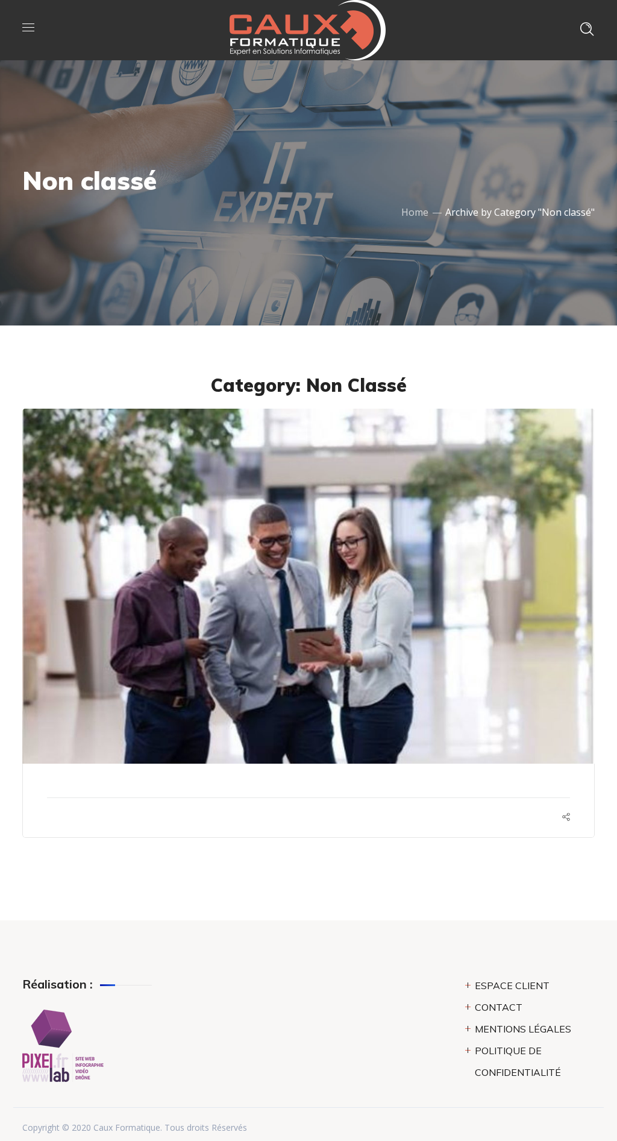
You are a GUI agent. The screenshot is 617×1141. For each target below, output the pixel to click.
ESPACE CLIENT (512, 985)
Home (414, 212)
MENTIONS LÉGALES (523, 1029)
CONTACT (498, 1007)
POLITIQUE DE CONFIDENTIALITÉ (518, 1061)
